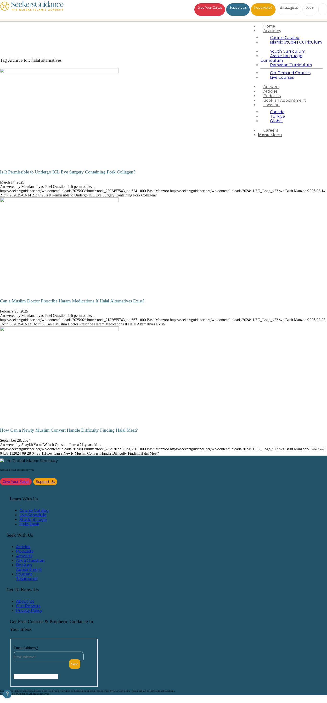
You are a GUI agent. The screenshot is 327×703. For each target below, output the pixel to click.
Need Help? (263, 7)
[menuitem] (291, 26)
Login (309, 7)
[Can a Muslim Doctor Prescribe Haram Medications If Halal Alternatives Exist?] (59, 201)
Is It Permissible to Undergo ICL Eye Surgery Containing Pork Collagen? (67, 171)
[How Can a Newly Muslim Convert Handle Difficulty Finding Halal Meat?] (59, 330)
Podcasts (24, 551)
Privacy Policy (29, 610)
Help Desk (29, 524)
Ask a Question (30, 560)
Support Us (238, 7)
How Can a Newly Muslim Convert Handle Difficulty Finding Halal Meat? (69, 430)
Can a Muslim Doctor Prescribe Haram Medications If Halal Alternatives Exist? (72, 300)
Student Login (33, 519)
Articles (23, 547)
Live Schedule (32, 515)
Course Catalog (34, 510)
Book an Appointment (29, 567)
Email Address (26, 648)
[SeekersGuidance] (31, 9)
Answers (24, 556)
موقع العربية (289, 7)
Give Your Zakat (209, 7)
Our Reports (28, 606)
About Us (25, 601)
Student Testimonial (27, 576)
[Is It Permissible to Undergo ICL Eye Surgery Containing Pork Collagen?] (59, 72)
